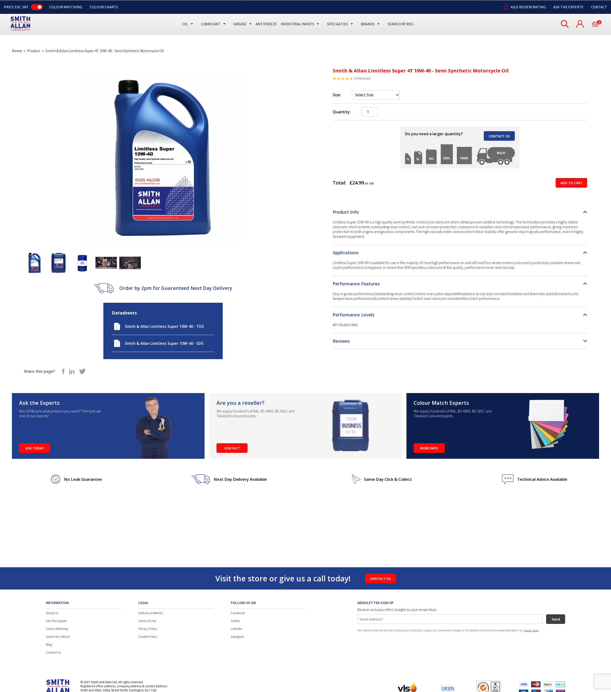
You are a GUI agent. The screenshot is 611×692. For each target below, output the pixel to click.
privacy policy (531, 630)
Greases (242, 15)
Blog (49, 644)
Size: (337, 94)
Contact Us (53, 652)
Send (556, 619)
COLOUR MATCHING (65, 7)
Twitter (235, 621)
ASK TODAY (34, 448)
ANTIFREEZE (266, 24)
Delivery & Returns (150, 613)
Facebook (238, 613)
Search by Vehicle (58, 636)
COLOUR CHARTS (104, 7)
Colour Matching (57, 629)
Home (17, 50)
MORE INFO (429, 448)
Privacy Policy (147, 629)
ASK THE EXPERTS (568, 7)
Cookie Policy (147, 636)
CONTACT (599, 7)
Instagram (237, 636)
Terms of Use (147, 621)
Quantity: (342, 111)
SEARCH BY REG (400, 24)
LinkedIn (236, 629)
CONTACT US (499, 136)
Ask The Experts (56, 621)
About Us (52, 613)
